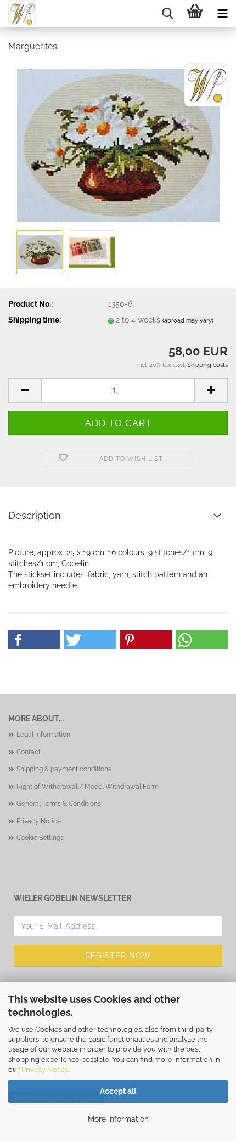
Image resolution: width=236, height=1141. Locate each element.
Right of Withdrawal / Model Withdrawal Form (87, 786)
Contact (28, 752)
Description (34, 515)
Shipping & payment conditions (63, 769)
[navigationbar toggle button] (222, 13)
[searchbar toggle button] (167, 13)
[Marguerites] (118, 144)
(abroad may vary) (187, 320)
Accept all (118, 1091)
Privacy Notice (45, 1069)
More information (118, 1119)
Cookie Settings (40, 837)
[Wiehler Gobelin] (18, 13)
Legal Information (43, 734)
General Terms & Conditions (58, 803)
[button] (24, 390)
